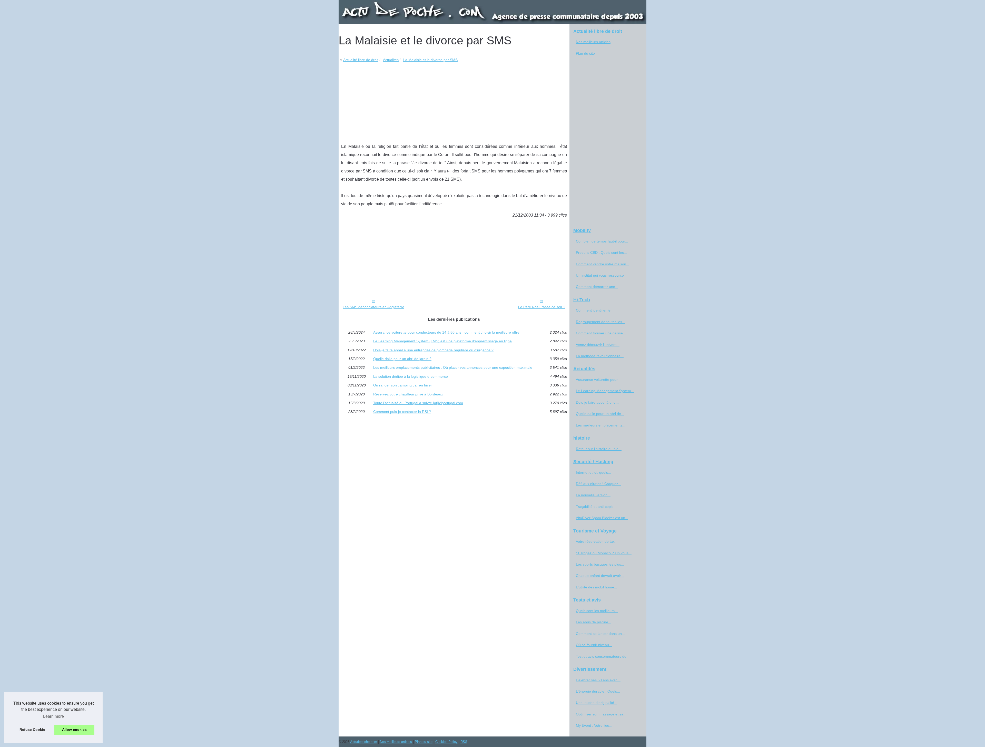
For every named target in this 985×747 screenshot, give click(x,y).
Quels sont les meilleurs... (597, 611)
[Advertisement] (454, 101)
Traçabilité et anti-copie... (596, 507)
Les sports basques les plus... (600, 564)
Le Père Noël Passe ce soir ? (541, 307)
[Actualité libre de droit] (492, 12)
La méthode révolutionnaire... (600, 356)
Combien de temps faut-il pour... (602, 241)
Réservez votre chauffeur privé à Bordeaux (408, 394)
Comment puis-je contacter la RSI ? (402, 411)
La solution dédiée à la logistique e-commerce (410, 376)
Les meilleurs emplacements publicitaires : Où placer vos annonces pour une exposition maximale (452, 367)
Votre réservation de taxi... (597, 541)
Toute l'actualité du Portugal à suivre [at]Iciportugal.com (418, 403)
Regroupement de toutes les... (600, 322)
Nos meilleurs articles (593, 42)
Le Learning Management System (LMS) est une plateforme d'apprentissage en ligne (442, 341)
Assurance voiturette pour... (598, 379)
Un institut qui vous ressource (600, 275)
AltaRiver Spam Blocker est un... (602, 518)
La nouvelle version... (593, 495)
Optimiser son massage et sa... (601, 714)
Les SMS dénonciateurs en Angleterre (373, 307)
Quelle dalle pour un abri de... (600, 414)
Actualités (391, 60)
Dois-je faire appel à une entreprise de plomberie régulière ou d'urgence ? (433, 350)
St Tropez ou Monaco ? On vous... (604, 553)
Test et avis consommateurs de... (602, 656)
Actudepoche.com (363, 742)
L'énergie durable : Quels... (598, 691)
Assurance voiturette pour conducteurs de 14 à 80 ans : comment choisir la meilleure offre (446, 332)
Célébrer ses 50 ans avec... (598, 680)
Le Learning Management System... (605, 391)
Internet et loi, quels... (593, 472)
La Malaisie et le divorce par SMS (430, 60)
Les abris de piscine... (593, 622)
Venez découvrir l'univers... (597, 345)
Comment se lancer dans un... (600, 634)
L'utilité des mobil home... (596, 587)
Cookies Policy (446, 742)
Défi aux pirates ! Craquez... (598, 484)
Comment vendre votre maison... (602, 264)
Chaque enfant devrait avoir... (600, 576)
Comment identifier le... (595, 310)
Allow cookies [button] (74, 729)
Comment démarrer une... (597, 287)
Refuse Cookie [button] (32, 729)
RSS (463, 742)
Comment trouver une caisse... (601, 333)
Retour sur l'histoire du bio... (599, 449)
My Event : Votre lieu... (594, 725)
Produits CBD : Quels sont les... (601, 252)
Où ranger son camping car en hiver (402, 385)
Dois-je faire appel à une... (597, 402)
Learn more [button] (53, 716)
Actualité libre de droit (360, 60)
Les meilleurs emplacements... (600, 425)
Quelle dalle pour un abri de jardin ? (402, 359)
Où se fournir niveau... (594, 645)
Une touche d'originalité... (596, 703)
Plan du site (585, 53)
